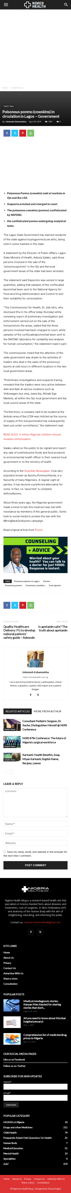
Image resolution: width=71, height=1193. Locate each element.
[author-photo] (35, 667)
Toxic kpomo (55, 585)
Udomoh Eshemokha (16, 121)
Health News (17, 87)
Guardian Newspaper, (37, 471)
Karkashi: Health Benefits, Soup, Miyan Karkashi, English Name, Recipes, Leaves (41, 759)
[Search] (66, 4)
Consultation (10, 983)
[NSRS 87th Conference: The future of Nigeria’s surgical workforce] (12, 742)
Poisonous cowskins (35, 585)
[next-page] (11, 772)
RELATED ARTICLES (18, 711)
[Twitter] (14, 133)
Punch (39, 529)
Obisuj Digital (54, 1188)
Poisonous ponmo (13, 585)
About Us (8, 957)
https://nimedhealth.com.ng (35, 677)
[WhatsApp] (30, 133)
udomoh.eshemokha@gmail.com (42, 922)
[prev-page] (5, 772)
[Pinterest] (22, 133)
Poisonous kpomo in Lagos (26, 581)
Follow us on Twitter (14, 1065)
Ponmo (46, 581)
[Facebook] (6, 133)
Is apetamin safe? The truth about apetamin (53, 628)
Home (5, 87)
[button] (5, 4)
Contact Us (9, 968)
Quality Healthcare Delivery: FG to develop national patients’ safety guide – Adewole (19, 632)
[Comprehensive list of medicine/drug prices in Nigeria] (12, 1039)
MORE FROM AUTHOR (47, 711)
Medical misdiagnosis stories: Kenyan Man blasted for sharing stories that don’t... (42, 1004)
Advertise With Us (13, 973)
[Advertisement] (35, 47)
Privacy (7, 962)
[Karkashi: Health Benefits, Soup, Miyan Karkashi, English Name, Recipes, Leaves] (12, 757)
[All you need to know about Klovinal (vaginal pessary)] (12, 1022)
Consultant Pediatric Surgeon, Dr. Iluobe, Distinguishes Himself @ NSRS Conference (44, 725)
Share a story (10, 978)
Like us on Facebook (14, 1059)
